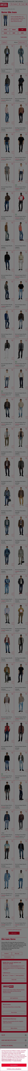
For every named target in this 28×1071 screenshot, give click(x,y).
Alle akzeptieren (14, 1065)
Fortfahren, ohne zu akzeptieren (14, 1068)
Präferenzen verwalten (7, 1059)
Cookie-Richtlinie (17, 1060)
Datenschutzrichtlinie (6, 1060)
